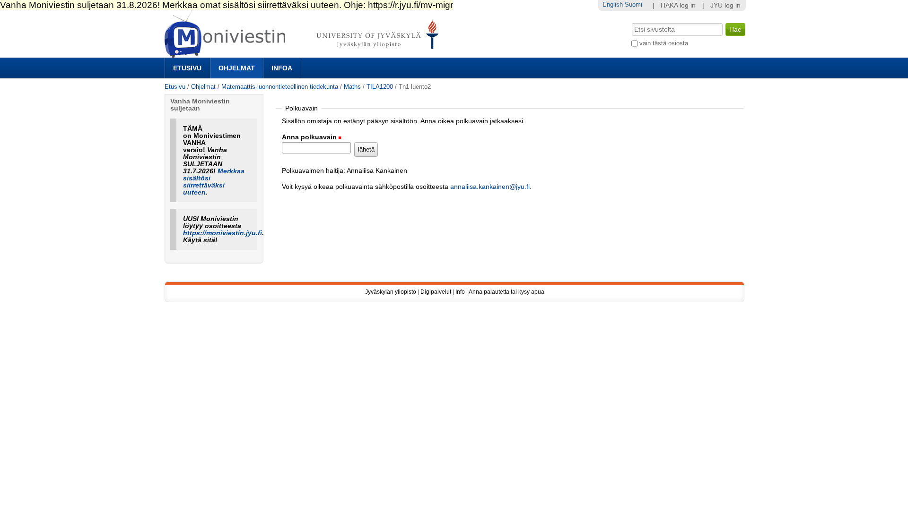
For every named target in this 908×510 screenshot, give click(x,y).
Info (460, 292)
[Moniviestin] (304, 54)
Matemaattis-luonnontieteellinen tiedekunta (279, 86)
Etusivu (187, 68)
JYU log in (725, 5)
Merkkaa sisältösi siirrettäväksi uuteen (213, 182)
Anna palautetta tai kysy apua (506, 292)
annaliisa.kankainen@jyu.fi (490, 186)
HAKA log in (678, 5)
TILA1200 (380, 86)
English (612, 4)
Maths (352, 86)
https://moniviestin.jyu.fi (222, 233)
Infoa (281, 68)
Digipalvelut (435, 292)
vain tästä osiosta (663, 43)
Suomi (633, 4)
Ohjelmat (236, 68)
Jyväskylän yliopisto (390, 292)
